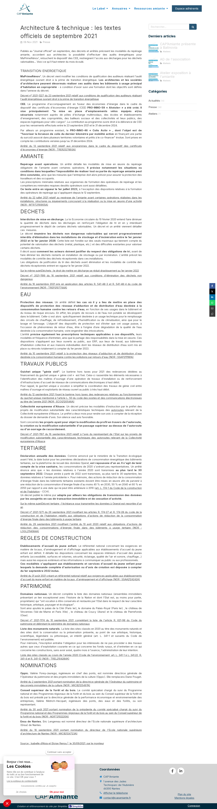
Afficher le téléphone (115, 793)
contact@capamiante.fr (117, 797)
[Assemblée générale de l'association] (154, 63)
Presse (153, 107)
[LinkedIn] (180, 771)
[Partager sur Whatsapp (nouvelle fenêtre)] (212, 302)
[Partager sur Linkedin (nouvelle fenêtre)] (212, 297)
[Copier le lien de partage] (212, 314)
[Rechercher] (193, 27)
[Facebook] (172, 771)
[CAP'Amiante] (25, 9)
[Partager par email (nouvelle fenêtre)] (212, 308)
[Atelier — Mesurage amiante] (154, 76)
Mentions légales (184, 797)
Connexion (194, 805)
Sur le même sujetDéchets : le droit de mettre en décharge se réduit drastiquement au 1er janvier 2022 (79, 270)
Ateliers (153, 113)
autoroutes (117, 410)
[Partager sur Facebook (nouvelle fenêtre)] (212, 286)
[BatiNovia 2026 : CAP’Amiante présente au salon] (154, 47)
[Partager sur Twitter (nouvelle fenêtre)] (212, 291)
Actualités (154, 100)
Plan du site (184, 794)
